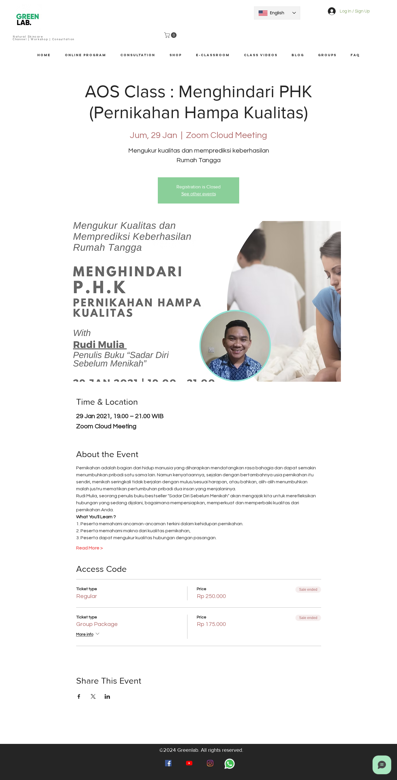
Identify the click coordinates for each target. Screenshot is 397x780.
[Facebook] (168, 763)
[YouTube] (189, 763)
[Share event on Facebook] (79, 696)
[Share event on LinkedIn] (107, 696)
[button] (171, 35)
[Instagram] (210, 763)
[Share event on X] (93, 696)
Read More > (89, 548)
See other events (198, 193)
